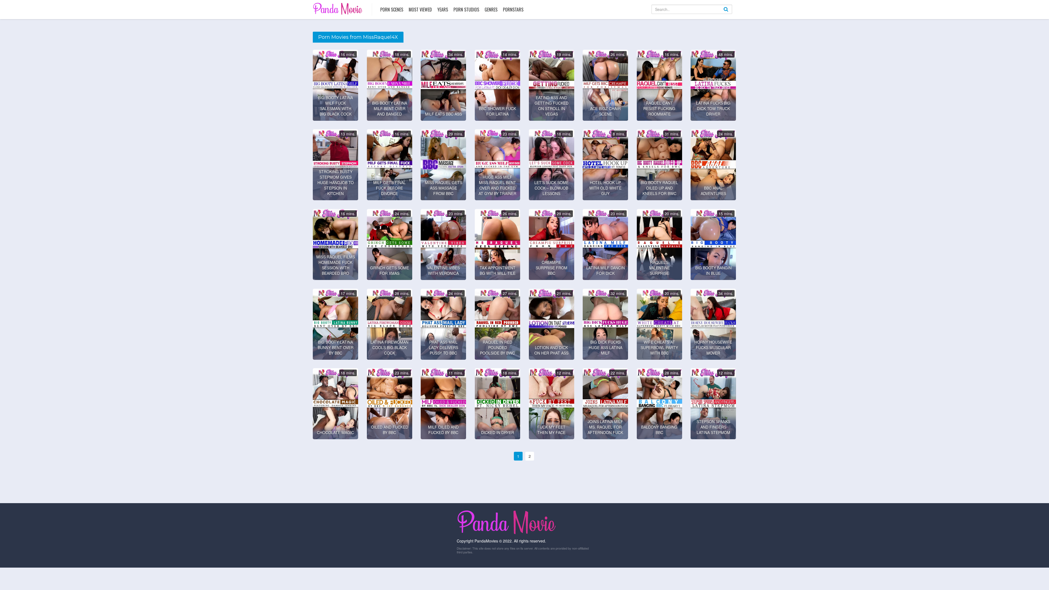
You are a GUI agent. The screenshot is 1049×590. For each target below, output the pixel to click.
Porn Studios (466, 9)
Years (442, 9)
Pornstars (513, 9)
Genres (491, 9)
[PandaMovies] (338, 8)
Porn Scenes (391, 9)
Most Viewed (420, 9)
